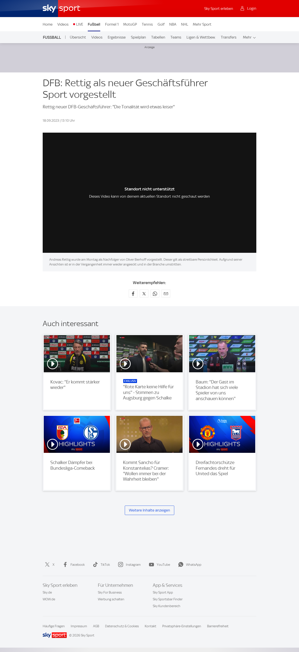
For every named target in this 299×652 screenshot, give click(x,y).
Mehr (247, 37)
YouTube (163, 565)
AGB (96, 626)
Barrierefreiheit (218, 626)
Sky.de (47, 592)
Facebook (77, 565)
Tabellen (158, 37)
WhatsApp (193, 565)
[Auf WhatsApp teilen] (155, 293)
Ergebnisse (117, 37)
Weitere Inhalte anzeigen (149, 510)
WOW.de (49, 599)
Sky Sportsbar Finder (168, 599)
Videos (63, 24)
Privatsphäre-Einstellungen (181, 626)
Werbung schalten (111, 599)
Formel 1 (112, 24)
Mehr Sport (202, 24)
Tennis (147, 24)
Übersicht (78, 37)
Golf (161, 24)
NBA (172, 24)
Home (48, 24)
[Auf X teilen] (144, 293)
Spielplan (138, 37)
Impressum (79, 626)
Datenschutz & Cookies (122, 626)
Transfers (228, 37)
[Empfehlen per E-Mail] (166, 293)
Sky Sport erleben (218, 8)
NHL (184, 24)
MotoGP (130, 24)
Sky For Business (110, 592)
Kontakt (150, 626)
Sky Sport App (163, 592)
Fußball (94, 24)
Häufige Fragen (54, 626)
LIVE (79, 24)
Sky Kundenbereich (166, 606)
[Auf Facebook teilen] (133, 293)
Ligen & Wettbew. (201, 37)
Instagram (133, 565)
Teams (176, 37)
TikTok (105, 565)
